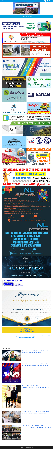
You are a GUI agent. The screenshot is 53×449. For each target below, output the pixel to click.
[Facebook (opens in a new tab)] (47, 1)
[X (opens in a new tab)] (45, 1)
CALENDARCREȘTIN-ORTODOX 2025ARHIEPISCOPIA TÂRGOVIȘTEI (26, 330)
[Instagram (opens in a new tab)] (49, 1)
